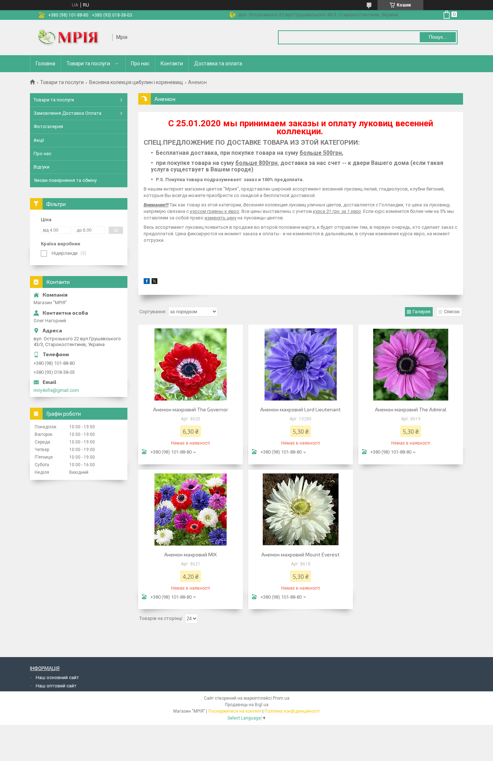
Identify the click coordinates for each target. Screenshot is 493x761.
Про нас (140, 63)
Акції (39, 140)
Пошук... (438, 37)
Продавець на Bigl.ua (247, 704)
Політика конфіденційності (292, 711)
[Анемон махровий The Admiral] (410, 364)
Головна (45, 63)
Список (452, 311)
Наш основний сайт (57, 677)
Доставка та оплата (218, 63)
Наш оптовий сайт (56, 685)
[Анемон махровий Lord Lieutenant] (300, 364)
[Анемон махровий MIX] (190, 509)
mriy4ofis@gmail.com (56, 390)
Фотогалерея (48, 126)
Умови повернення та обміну (65, 180)
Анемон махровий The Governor (190, 409)
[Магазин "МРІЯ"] (71, 37)
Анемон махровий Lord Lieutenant (300, 409)
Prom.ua (281, 698)
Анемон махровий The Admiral (410, 409)
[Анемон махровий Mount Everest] (300, 509)
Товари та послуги (88, 63)
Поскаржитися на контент (234, 711)
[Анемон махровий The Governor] (190, 364)
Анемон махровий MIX (190, 554)
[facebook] (147, 282)
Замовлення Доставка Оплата (67, 113)
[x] (154, 282)
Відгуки (41, 167)
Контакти (172, 63)
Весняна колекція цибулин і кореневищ (136, 82)
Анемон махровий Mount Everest (300, 554)
